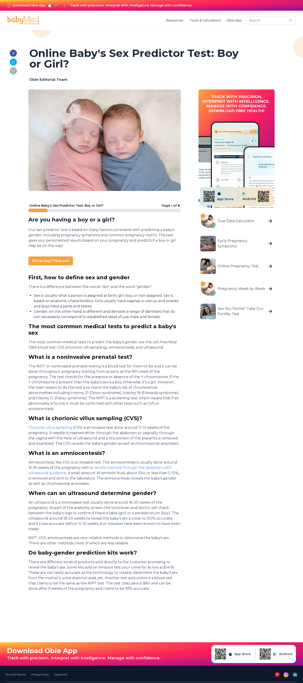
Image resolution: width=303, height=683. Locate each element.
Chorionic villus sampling (50, 427)
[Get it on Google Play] (56, 5)
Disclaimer (60, 674)
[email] (13, 71)
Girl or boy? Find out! (50, 261)
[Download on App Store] (49, 5)
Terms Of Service (15, 674)
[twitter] (13, 62)
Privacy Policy (40, 674)
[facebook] (13, 53)
